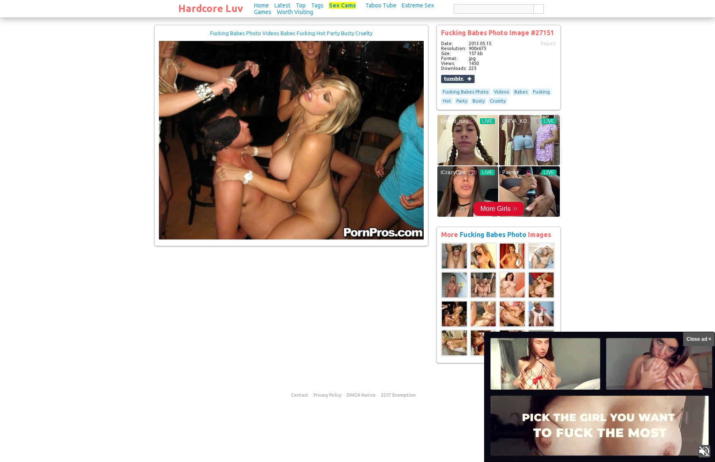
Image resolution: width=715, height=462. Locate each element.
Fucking (541, 91)
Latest (282, 5)
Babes (521, 91)
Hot (447, 100)
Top (301, 5)
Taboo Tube (380, 5)
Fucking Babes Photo (466, 91)
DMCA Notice (361, 395)
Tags (317, 5)
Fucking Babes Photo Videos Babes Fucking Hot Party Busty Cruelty (291, 33)
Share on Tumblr (458, 79)
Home (261, 5)
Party (461, 100)
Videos (501, 91)
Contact (299, 395)
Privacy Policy (327, 395)
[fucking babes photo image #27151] (291, 237)
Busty (479, 100)
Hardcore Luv (210, 8)
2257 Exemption (398, 395)
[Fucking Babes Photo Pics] (454, 267)
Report (548, 43)
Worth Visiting (295, 12)
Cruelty (498, 100)
